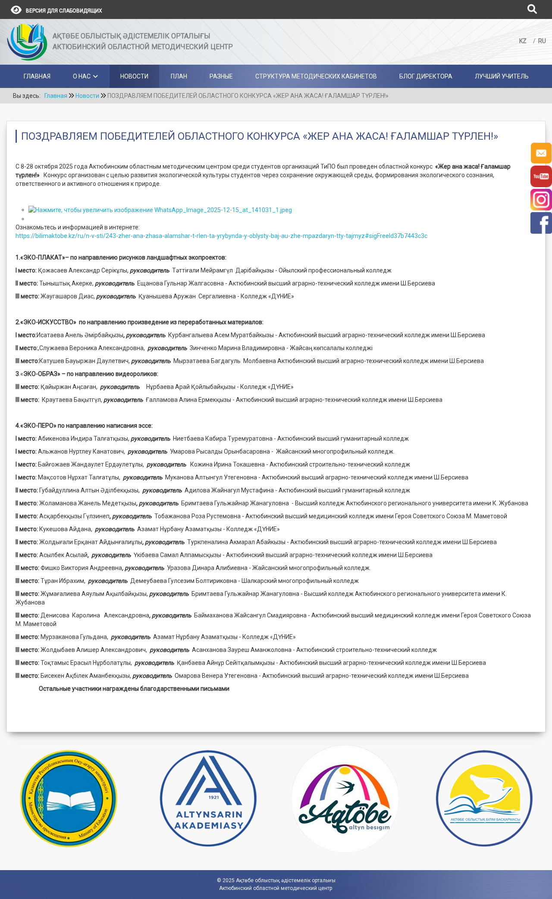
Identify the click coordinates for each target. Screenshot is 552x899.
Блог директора (425, 76)
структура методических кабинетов (316, 76)
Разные (221, 76)
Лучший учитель (502, 76)
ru (542, 41)
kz (523, 41)
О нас (82, 76)
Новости (134, 76)
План (179, 76)
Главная (37, 76)
